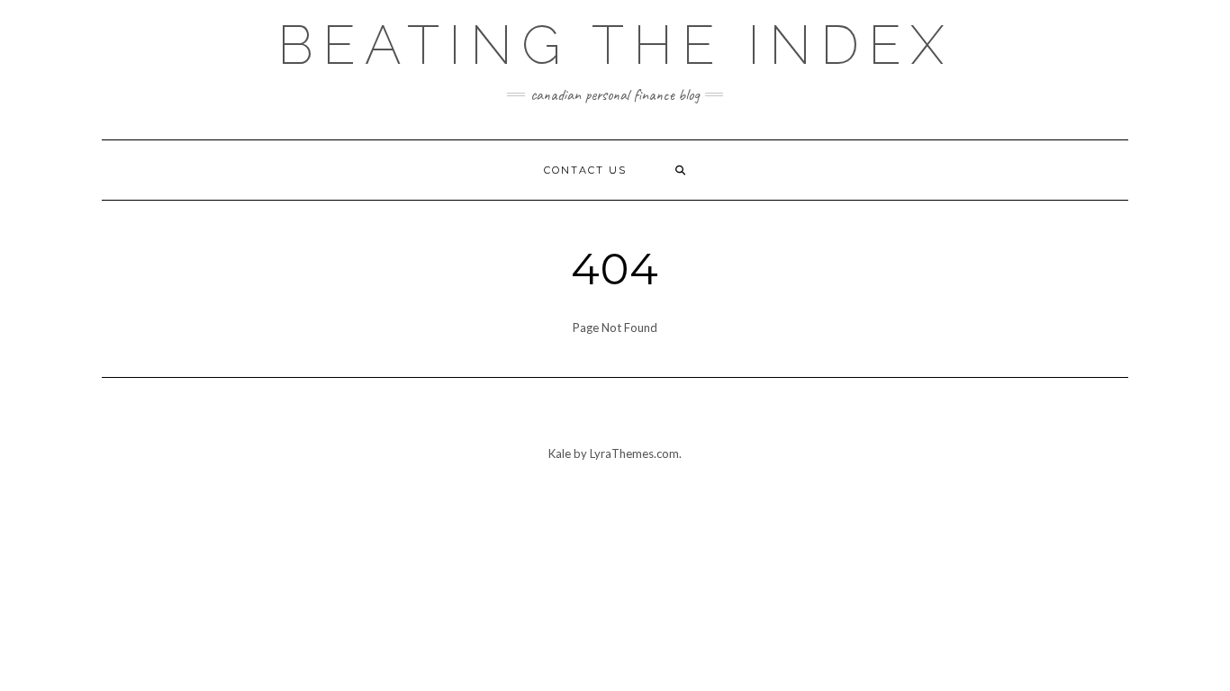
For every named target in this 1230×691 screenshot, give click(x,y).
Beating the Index (615, 44)
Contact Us (585, 170)
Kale (559, 453)
